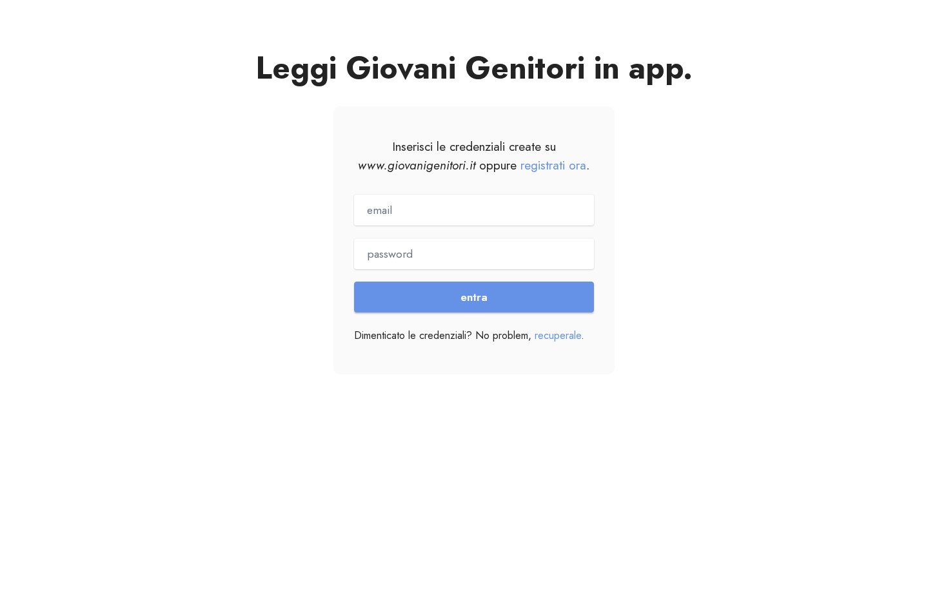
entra (474, 297)
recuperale (558, 335)
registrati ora (553, 165)
